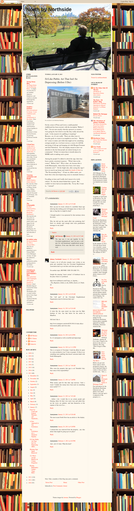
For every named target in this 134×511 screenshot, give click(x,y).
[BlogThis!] (72, 191)
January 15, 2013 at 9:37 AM (74, 236)
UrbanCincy (30, 144)
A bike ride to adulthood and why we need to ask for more (31, 148)
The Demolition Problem (105, 259)
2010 (30, 483)
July (31, 390)
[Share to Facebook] (76, 191)
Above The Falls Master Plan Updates (100, 141)
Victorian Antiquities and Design (32, 176)
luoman (66, 497)
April (32, 399)
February (33, 404)
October (32, 381)
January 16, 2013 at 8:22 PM (66, 335)
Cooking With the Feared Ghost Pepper (104, 190)
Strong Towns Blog (31, 82)
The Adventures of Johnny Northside (99, 121)
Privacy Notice (97, 116)
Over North (97, 147)
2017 (30, 362)
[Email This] (70, 191)
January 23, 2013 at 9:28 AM (66, 414)
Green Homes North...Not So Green (104, 167)
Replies (54, 232)
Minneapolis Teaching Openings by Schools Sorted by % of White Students (99, 106)
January (32, 407)
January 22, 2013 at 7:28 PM (66, 380)
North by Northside (49, 9)
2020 (30, 353)
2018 (30, 359)
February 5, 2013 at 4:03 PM (66, 441)
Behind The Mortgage (100, 114)
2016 (30, 365)
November (33, 378)
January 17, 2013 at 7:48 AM (66, 365)
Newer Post (49, 482)
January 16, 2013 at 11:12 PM (67, 347)
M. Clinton (33, 338)
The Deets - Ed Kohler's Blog (98, 101)
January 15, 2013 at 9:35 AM (66, 204)
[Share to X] (74, 191)
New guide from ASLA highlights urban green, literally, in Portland (32, 280)
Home (65, 482)
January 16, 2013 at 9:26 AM (66, 308)
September (33, 384)
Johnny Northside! (56, 259)
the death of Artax (75, 170)
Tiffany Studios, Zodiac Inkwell (31, 181)
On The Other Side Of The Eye (100, 89)
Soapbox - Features (30, 107)
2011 (30, 480)
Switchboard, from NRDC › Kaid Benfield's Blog (31, 272)
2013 (30, 373)
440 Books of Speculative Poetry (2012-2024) (98, 93)
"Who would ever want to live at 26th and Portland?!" (99, 150)
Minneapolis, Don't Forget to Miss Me (104, 332)
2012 (30, 477)
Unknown (33, 341)
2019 (30, 356)
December (33, 376)
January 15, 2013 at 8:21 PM (70, 259)
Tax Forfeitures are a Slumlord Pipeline (34, 433)
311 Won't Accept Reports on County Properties (34, 459)
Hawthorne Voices (99, 138)
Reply (51, 228)
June (31, 393)
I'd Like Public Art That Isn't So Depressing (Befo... (34, 442)
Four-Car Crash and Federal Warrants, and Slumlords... (34, 414)
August (32, 387)
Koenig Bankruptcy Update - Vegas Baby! (34, 469)
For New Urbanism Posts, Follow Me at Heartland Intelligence (31, 210)
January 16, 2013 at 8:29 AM (66, 294)
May (31, 396)
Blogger (78, 497)
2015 (30, 367)
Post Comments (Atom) (60, 486)
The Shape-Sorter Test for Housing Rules (31, 87)
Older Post (81, 482)
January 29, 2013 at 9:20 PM (66, 427)
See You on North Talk (104, 281)
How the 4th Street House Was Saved (104, 237)
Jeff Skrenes (59, 236)
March (32, 401)
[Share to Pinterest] (78, 191)
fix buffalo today (32, 239)
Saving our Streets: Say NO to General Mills (32, 243)
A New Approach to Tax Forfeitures (34, 424)
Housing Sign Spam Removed (34, 451)
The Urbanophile (31, 204)
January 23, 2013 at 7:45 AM (66, 396)
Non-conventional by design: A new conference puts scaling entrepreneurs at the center (32, 114)
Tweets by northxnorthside (99, 78)
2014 (30, 370)
